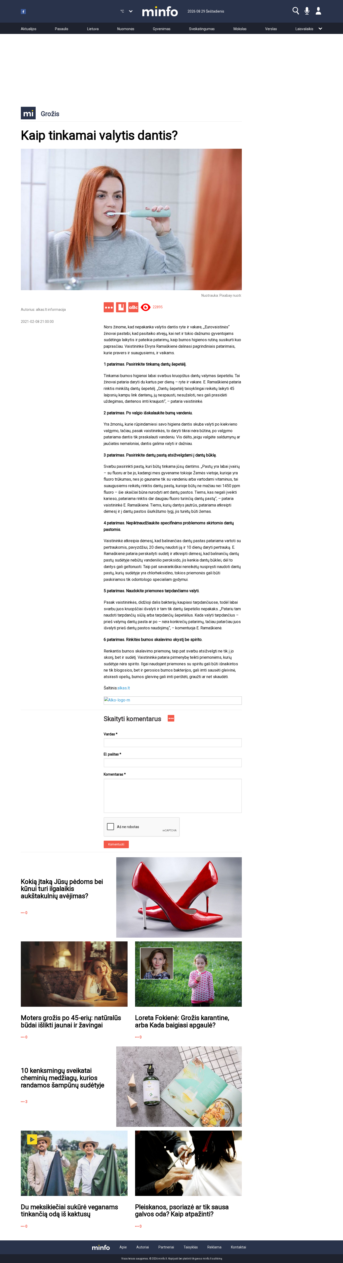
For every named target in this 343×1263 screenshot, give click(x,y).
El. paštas (112, 754)
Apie (123, 1247)
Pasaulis (61, 29)
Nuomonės (125, 29)
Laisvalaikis (304, 29)
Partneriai (166, 1247)
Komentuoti (116, 844)
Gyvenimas (161, 29)
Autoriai (142, 1247)
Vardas (111, 734)
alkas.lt (124, 688)
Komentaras (115, 774)
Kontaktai (238, 1247)
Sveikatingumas (202, 29)
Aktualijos (28, 29)
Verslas (271, 29)
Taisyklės (191, 1247)
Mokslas (240, 29)
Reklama (214, 1247)
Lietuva (93, 29)
